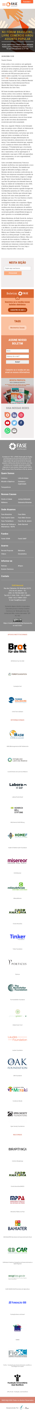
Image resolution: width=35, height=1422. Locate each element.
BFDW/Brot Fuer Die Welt (17, 661)
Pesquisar (13, 273)
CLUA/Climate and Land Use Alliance (18, 771)
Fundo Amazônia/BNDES (17, 1186)
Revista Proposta (7, 550)
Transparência (6, 487)
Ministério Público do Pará (17, 1211)
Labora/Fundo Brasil (17, 797)
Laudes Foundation (17, 1050)
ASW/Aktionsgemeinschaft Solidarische (17, 746)
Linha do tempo (23, 478)
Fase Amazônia (6, 514)
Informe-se (6, 561)
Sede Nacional (23, 524)
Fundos (4, 534)
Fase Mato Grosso (24, 518)
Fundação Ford (17, 686)
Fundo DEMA (5, 539)
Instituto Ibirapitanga (17, 1161)
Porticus (17, 974)
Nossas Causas (8, 494)
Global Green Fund (17, 1025)
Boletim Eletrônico (7, 569)
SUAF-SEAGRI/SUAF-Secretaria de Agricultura (17, 1289)
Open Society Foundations (17, 1126)
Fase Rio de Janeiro (25, 521)
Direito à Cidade (6, 499)
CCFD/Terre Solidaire (17, 711)
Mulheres (4, 502)
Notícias (4, 566)
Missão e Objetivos (7, 481)
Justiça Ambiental (24, 499)
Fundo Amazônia (17, 923)
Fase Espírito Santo (7, 518)
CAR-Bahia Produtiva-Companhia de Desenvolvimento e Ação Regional (17, 1263)
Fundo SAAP (22, 539)
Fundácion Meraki (17, 1101)
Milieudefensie (17, 898)
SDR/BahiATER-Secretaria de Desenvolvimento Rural (17, 1237)
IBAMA (17, 1339)
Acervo (4, 545)
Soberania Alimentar (25, 502)
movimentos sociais (17, 328)
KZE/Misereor (17, 873)
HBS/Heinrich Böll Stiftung (17, 822)
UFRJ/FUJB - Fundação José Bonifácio (17, 1391)
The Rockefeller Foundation (17, 999)
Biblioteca (21, 550)
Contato (5, 576)
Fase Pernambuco (7, 521)
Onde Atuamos (8, 509)
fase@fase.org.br (20, 600)
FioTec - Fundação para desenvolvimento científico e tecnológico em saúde (17, 1365)
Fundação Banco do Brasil (17, 1314)
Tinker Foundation (17, 949)
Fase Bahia (21, 514)
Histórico (4, 478)
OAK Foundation (17, 1075)
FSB (6, 78)
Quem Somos (7, 473)
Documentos (22, 554)
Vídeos (3, 554)
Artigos (20, 566)
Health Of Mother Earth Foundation (17, 847)
